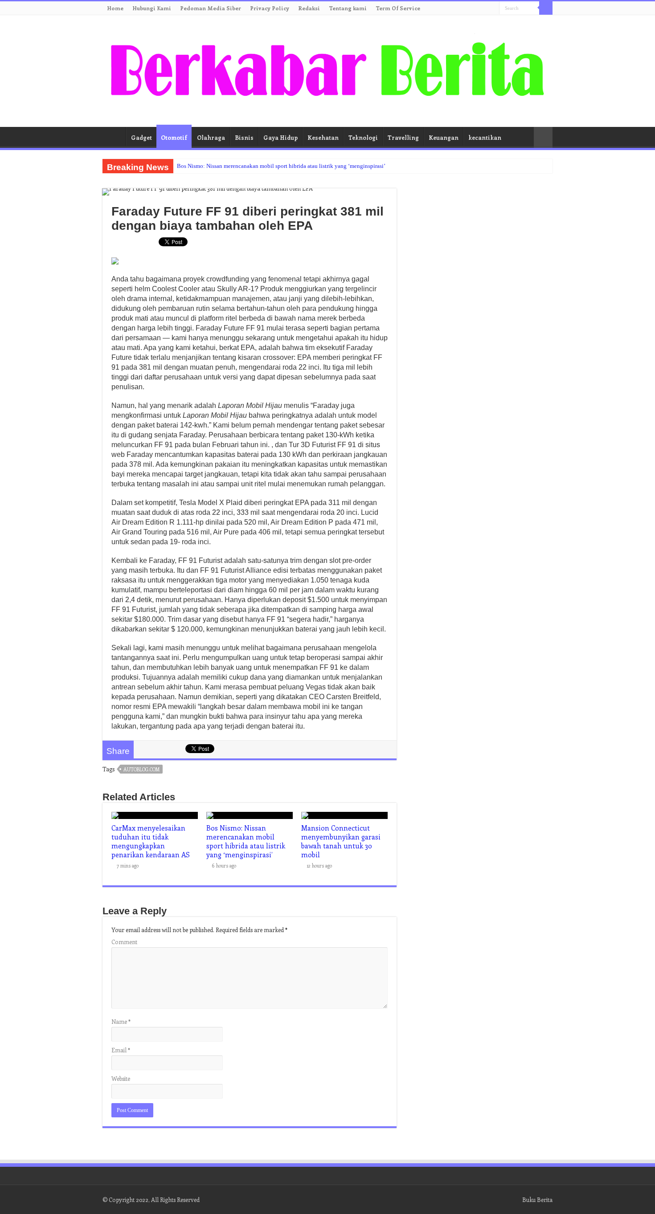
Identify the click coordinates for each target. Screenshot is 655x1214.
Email (120, 1050)
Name (121, 1021)
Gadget (141, 137)
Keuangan (443, 137)
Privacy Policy (269, 8)
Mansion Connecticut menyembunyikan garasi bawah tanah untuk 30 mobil (341, 841)
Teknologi (363, 137)
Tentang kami (348, 8)
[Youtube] (484, 8)
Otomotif (174, 137)
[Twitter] (467, 8)
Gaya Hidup (280, 137)
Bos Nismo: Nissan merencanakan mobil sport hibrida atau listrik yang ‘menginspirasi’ (281, 166)
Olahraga (211, 137)
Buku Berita (537, 1199)
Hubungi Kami (151, 8)
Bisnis (244, 137)
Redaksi (309, 8)
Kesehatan (323, 137)
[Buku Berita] (327, 69)
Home (115, 8)
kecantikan (484, 137)
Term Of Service (398, 8)
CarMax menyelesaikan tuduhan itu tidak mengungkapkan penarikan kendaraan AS (150, 841)
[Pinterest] (475, 8)
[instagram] (492, 8)
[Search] (546, 8)
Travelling (403, 137)
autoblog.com (141, 769)
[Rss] (450, 8)
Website (120, 1078)
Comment (124, 941)
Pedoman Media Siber (210, 8)
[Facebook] (458, 8)
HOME (114, 136)
